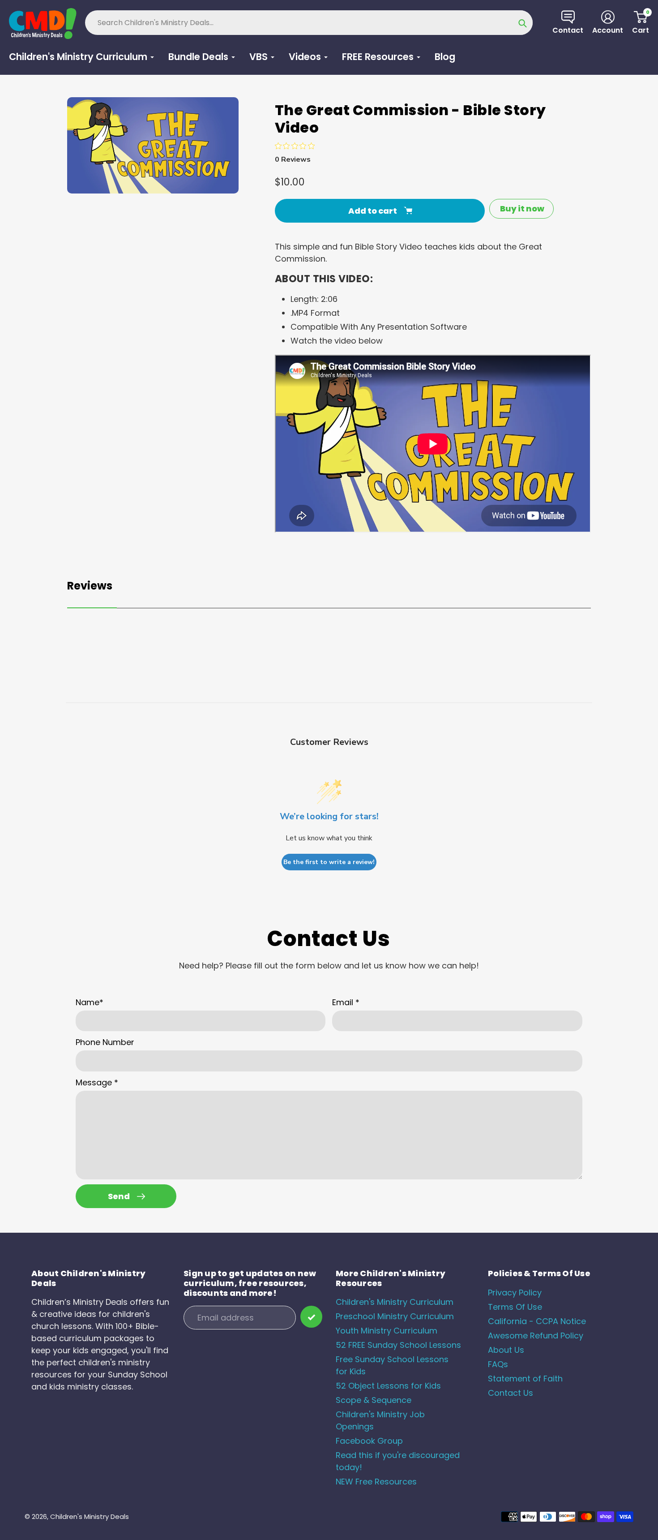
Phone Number (105, 1042)
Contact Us (510, 1392)
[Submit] (311, 1317)
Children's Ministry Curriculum (394, 1302)
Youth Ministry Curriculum (386, 1330)
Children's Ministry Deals (89, 1516)
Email (345, 1002)
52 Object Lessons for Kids (388, 1385)
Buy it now (522, 208)
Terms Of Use (515, 1306)
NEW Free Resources (376, 1481)
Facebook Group (369, 1440)
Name (89, 1002)
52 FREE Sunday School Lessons (398, 1345)
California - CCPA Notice (537, 1321)
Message (97, 1082)
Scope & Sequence (373, 1400)
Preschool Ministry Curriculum (395, 1316)
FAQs (498, 1364)
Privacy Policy (515, 1292)
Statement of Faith (525, 1378)
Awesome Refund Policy (535, 1335)
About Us (506, 1349)
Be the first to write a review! (329, 862)
